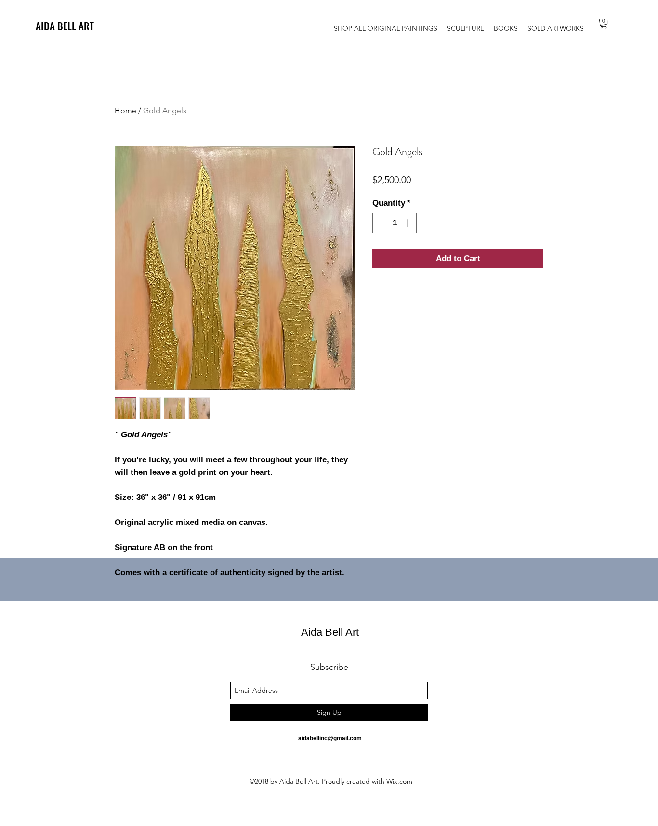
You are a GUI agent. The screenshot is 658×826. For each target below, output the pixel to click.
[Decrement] (381, 223)
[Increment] (408, 223)
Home (125, 110)
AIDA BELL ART (65, 25)
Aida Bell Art (330, 632)
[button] (603, 23)
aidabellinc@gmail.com (330, 738)
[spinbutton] (394, 223)
